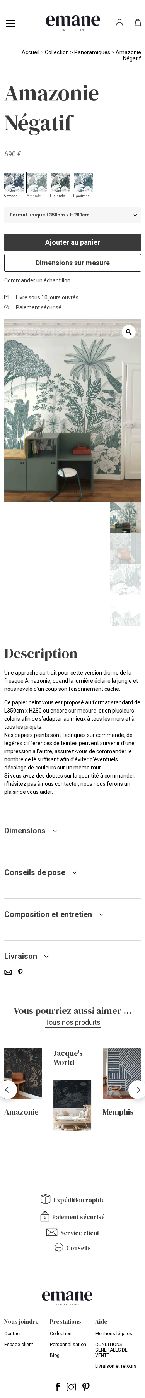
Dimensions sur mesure (73, 263)
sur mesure (82, 711)
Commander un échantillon (37, 280)
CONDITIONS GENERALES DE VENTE (111, 1350)
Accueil (30, 52)
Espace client (18, 1344)
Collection (57, 52)
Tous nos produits (73, 1022)
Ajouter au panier (72, 242)
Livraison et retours (115, 1366)
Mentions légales (113, 1333)
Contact (12, 1333)
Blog (55, 1355)
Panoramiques (92, 52)
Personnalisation (68, 1344)
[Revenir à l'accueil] (73, 23)
